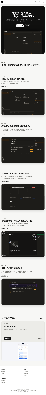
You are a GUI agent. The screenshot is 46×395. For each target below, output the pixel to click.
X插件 (2, 373)
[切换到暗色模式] (43, 2)
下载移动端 (7, 338)
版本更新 (3, 380)
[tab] (39, 338)
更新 (25, 1)
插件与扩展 (26, 373)
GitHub (30, 1)
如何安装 (3, 371)
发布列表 (3, 382)
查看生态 (42, 318)
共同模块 (25, 375)
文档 (20, 1)
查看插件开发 (4, 275)
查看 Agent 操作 (5, 181)
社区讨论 (3, 384)
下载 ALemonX (20, 25)
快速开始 (27, 25)
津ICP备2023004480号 (23, 391)
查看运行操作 (4, 133)
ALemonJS (26, 371)
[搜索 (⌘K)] (39, 2)
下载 (35, 1)
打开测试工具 (4, 228)
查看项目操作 (4, 86)
